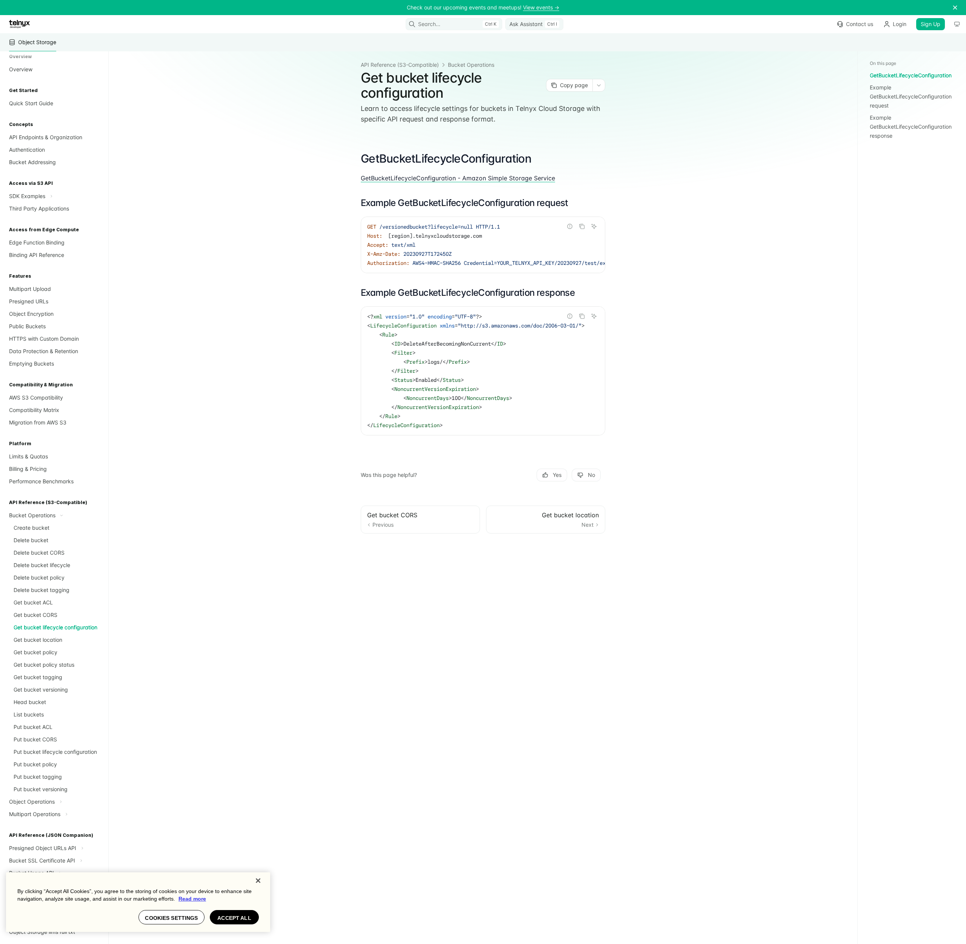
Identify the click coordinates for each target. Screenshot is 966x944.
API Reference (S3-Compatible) (400, 64)
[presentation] (54, 497)
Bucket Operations (471, 64)
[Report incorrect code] (570, 226)
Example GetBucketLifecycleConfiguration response (911, 126)
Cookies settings (171, 918)
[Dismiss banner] (955, 7)
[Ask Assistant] (594, 226)
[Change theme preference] (957, 24)
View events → (541, 7)
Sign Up (930, 24)
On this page (883, 63)
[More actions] (598, 85)
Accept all (234, 918)
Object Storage (37, 42)
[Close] (258, 880)
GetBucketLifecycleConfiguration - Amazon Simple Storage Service (458, 178)
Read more (192, 899)
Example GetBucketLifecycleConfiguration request (911, 96)
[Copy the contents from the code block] (582, 226)
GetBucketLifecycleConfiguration (911, 75)
